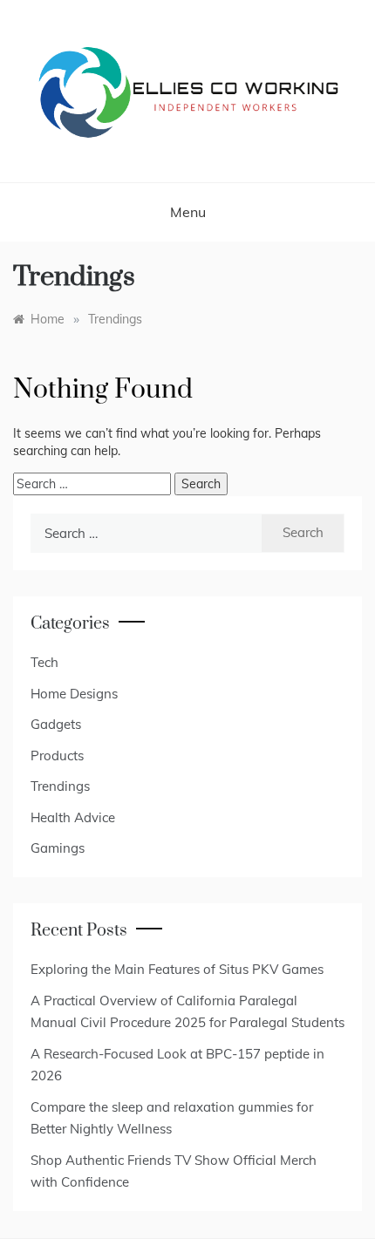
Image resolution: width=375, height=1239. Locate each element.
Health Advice (73, 817)
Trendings (60, 786)
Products (57, 755)
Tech (44, 662)
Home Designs (74, 693)
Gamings (58, 848)
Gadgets (56, 724)
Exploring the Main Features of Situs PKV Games (177, 969)
